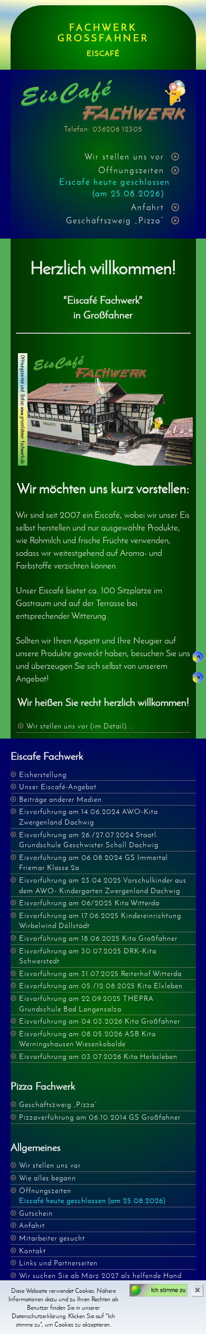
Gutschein (36, 1213)
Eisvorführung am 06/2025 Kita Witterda (89, 902)
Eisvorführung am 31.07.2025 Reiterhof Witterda (100, 973)
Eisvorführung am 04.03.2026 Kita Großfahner (99, 1021)
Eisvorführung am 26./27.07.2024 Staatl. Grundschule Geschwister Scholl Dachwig (88, 840)
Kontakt (32, 1250)
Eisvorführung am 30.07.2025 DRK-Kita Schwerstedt (87, 956)
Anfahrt (147, 207)
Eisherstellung (43, 774)
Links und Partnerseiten (58, 1263)
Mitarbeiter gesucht (52, 1238)
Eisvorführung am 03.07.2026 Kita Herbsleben (98, 1056)
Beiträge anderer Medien (60, 799)
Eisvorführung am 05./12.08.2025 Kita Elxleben (101, 985)
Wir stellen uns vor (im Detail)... (79, 726)
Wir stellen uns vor (124, 157)
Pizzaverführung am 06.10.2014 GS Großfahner (100, 1117)
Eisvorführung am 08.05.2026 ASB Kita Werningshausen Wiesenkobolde (87, 1039)
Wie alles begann (47, 1178)
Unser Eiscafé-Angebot (58, 786)
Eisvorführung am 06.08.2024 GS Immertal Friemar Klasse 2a (93, 863)
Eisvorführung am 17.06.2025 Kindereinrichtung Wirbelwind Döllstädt (100, 921)
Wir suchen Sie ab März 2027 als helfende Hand (100, 1275)
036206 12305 (117, 129)
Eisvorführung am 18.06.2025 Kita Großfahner (98, 938)
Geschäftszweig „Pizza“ (115, 220)
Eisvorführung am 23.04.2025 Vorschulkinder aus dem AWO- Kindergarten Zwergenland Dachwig (102, 885)
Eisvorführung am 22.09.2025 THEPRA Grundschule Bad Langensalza (86, 1004)
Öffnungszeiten (114, 182)
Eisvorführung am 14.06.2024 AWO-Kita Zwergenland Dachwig (88, 817)
